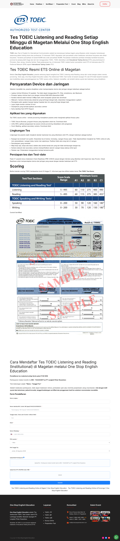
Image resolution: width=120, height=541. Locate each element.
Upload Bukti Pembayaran (16, 457)
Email (11, 422)
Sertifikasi (49, 4)
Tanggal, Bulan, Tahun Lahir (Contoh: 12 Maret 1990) (23, 414)
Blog (78, 4)
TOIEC (12, 53)
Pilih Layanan (13, 439)
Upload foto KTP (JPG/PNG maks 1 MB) (19, 469)
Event (74, 4)
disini (65, 121)
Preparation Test (62, 4)
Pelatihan (39, 4)
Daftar (105, 4)
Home (32, 4)
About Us (91, 4)
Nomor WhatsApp (14, 431)
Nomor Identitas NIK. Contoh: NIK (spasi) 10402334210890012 (25, 406)
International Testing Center (41, 64)
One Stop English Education (24, 74)
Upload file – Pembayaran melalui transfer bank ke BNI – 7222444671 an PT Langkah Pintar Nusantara (60, 463)
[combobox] (12, 434)
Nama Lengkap (13, 398)
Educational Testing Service (78, 60)
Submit (60, 483)
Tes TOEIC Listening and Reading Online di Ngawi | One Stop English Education (39, 488)
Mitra (84, 4)
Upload (60, 475)
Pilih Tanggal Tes (14, 447)
